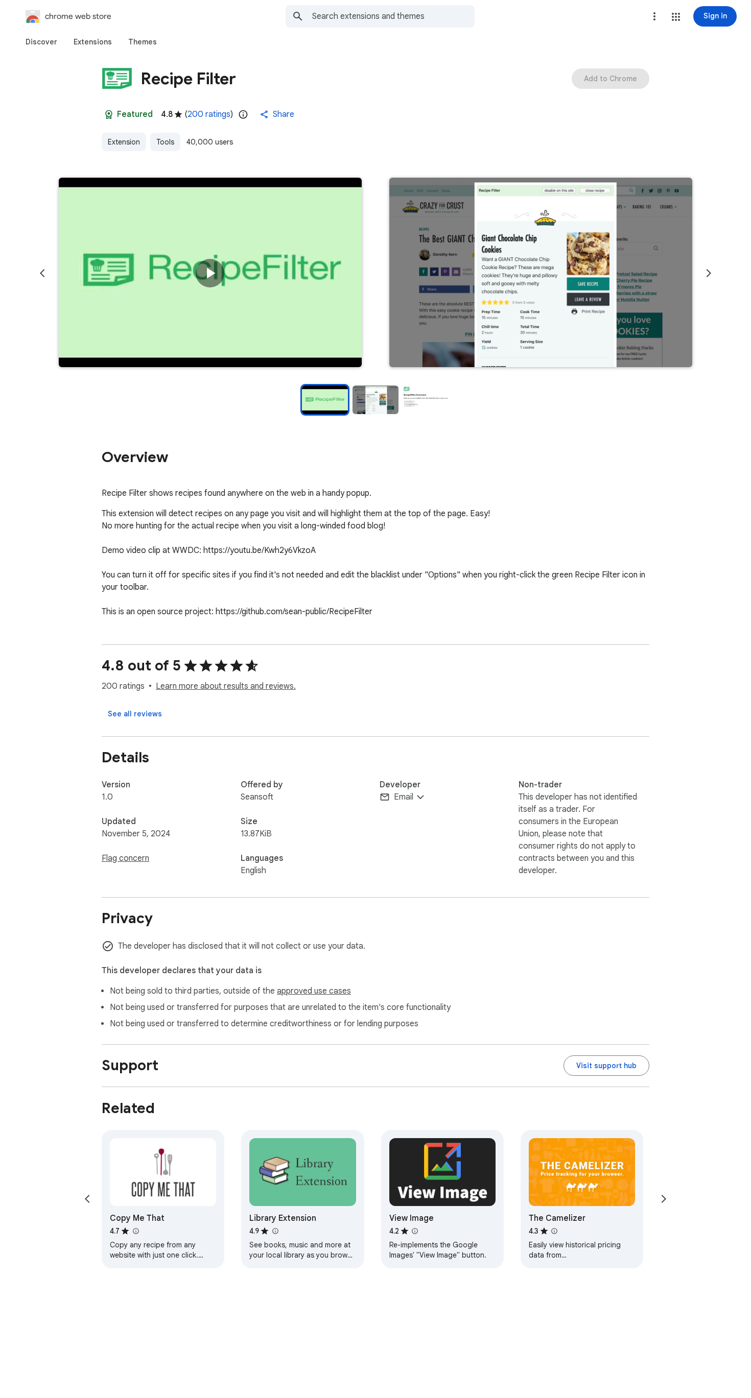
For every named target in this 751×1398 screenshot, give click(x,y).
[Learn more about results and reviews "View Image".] (415, 1231)
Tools (165, 142)
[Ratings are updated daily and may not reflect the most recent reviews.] (243, 114)
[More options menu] (654, 16)
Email (403, 797)
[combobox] (393, 16)
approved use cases (314, 991)
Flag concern (125, 858)
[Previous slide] (42, 273)
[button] (676, 17)
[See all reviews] (135, 714)
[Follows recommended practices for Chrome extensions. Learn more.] (109, 114)
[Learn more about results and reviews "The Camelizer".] (554, 1231)
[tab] (41, 42)
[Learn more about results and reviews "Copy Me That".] (135, 1231)
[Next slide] (708, 273)
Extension (124, 142)
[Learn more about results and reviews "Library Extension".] (275, 1231)
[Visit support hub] (606, 1065)
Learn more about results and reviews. (226, 686)
